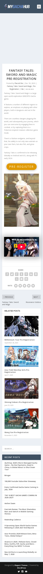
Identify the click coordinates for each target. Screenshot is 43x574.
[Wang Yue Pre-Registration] (21, 418)
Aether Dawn (10, 503)
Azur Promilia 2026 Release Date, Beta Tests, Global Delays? (20, 535)
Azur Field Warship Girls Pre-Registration (17, 371)
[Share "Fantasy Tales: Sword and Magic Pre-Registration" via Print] (26, 279)
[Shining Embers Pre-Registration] (21, 388)
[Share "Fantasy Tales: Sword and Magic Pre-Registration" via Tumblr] (21, 274)
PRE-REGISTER (21, 167)
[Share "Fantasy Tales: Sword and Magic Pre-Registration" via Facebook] (7, 274)
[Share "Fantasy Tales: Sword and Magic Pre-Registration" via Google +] (16, 274)
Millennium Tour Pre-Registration (20, 340)
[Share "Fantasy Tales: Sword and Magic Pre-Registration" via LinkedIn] (31, 274)
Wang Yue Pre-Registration (17, 432)
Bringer (8, 475)
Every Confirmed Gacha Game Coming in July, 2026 (21, 488)
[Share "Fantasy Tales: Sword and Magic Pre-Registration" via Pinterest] (26, 274)
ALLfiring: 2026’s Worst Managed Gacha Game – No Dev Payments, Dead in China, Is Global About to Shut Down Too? (21, 466)
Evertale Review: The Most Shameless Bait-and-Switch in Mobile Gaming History (20, 511)
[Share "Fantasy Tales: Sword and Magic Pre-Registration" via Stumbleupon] (16, 279)
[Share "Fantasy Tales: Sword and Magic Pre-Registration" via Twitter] (12, 274)
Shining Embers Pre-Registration (19, 402)
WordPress (21, 568)
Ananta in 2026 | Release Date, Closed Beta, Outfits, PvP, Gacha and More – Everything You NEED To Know (20, 544)
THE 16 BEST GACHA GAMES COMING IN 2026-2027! (21, 496)
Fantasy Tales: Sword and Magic (19, 86)
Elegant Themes (21, 565)
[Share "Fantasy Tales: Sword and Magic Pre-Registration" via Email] (21, 279)
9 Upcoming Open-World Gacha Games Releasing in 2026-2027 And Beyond (21, 526)
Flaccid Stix (19, 83)
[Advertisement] (21, 36)
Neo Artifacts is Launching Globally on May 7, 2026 (21, 553)
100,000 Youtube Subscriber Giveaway (20, 481)
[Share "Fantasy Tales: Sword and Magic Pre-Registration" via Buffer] (35, 274)
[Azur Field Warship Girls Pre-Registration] (21, 356)
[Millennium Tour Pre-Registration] (21, 326)
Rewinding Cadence (13, 519)
